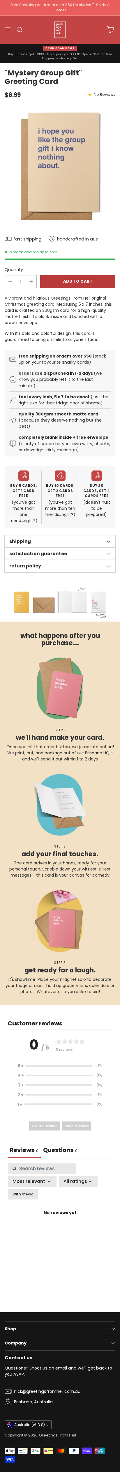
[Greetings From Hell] (60, 30)
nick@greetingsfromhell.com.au (47, 1391)
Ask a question (44, 1126)
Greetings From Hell (57, 1435)
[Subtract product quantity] (10, 281)
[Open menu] (8, 30)
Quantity (14, 270)
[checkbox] (23, 1194)
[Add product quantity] (31, 281)
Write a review (77, 1126)
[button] (60, 1066)
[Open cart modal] (111, 30)
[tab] (60, 1150)
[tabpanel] (60, 1219)
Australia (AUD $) (29, 1424)
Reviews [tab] (24, 1150)
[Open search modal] (19, 30)
